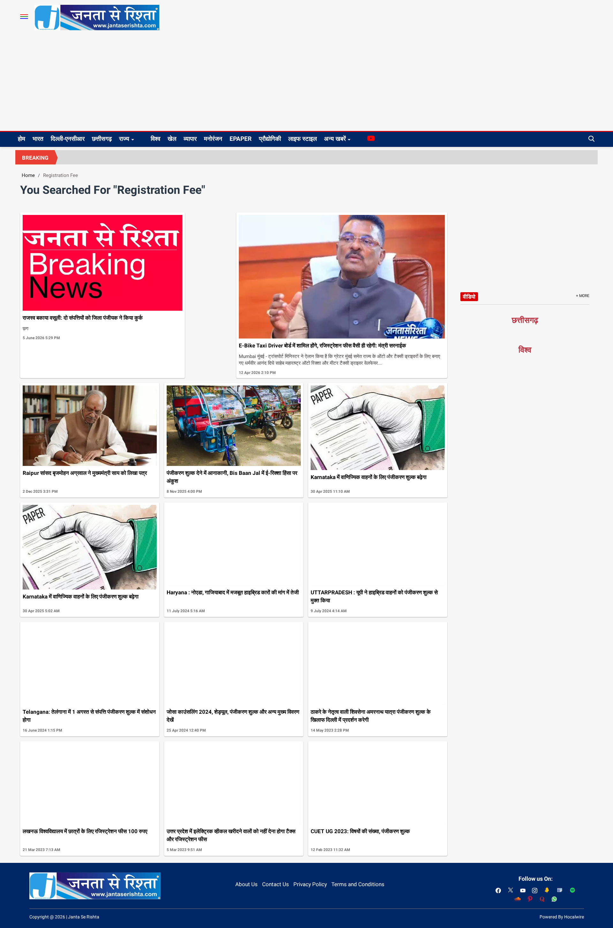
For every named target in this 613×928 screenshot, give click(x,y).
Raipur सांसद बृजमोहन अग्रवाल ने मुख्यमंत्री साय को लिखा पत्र (85, 473)
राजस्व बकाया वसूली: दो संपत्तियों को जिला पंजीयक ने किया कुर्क (83, 318)
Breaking (35, 158)
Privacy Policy (310, 884)
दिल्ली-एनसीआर (68, 138)
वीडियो (469, 296)
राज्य (124, 138)
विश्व (155, 138)
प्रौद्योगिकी (270, 138)
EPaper (241, 138)
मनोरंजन (213, 138)
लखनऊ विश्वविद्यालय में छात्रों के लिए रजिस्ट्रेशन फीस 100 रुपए (85, 831)
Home (28, 175)
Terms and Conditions (357, 884)
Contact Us (275, 884)
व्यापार (190, 138)
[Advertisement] (306, 83)
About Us (246, 884)
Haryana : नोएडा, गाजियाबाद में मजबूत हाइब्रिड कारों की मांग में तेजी (233, 592)
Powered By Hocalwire (562, 916)
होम (21, 138)
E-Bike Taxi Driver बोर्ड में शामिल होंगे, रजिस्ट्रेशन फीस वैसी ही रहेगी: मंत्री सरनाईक (322, 345)
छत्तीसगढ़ (102, 138)
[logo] (96, 17)
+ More (582, 295)
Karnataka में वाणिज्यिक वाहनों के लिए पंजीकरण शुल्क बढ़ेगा (369, 477)
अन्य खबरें (335, 138)
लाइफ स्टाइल (302, 138)
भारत (38, 138)
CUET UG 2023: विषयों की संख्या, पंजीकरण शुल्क (360, 831)
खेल (172, 138)
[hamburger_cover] (24, 16)
